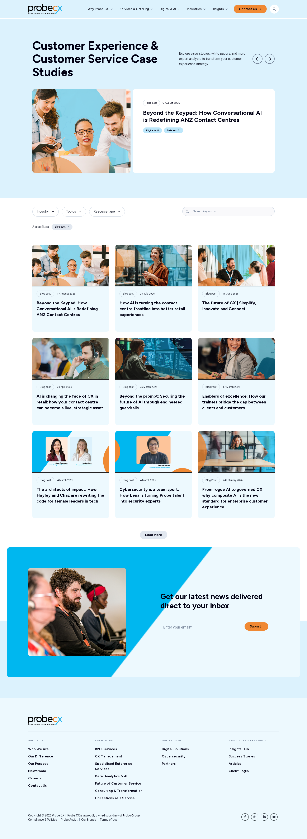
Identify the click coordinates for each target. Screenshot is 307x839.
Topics (71, 211)
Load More (153, 535)
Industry (43, 211)
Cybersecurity (173, 756)
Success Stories (242, 756)
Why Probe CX (98, 9)
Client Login (239, 771)
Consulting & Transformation (119, 791)
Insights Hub (239, 749)
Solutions (104, 740)
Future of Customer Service (118, 783)
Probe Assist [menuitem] (69, 819)
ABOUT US (36, 740)
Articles (235, 764)
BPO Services (106, 749)
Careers (34, 778)
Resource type (104, 211)
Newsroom (37, 771)
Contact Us (248, 9)
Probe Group (131, 815)
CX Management (108, 756)
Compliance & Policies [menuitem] (42, 819)
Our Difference (40, 756)
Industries (194, 9)
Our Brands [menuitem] (88, 819)
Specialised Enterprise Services (113, 766)
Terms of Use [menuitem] (109, 819)
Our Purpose (38, 764)
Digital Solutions (175, 749)
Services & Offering (134, 9)
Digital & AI (168, 9)
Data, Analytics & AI (111, 776)
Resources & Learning (247, 740)
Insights (218, 9)
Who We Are (38, 749)
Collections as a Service (115, 798)
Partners (169, 764)
